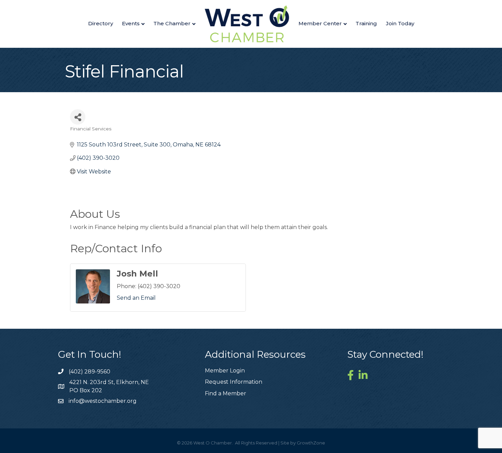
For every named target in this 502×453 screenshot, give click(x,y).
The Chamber (172, 23)
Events (131, 23)
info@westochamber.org (103, 401)
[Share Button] (77, 117)
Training (366, 23)
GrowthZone (311, 442)
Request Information (233, 382)
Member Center (320, 23)
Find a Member (225, 393)
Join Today (400, 23)
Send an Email (136, 298)
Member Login (225, 370)
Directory (100, 23)
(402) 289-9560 (89, 371)
